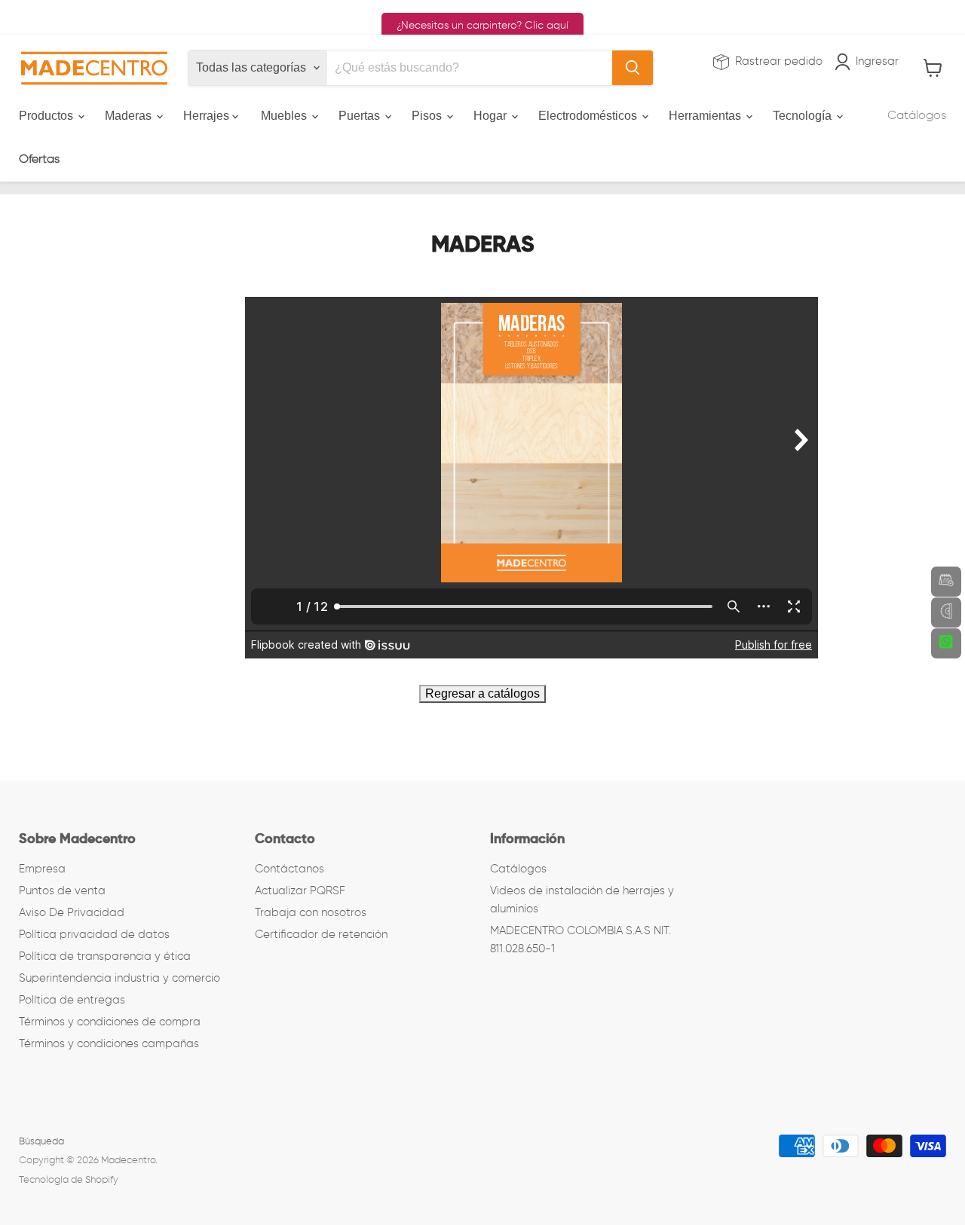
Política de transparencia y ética (105, 956)
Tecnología (804, 115)
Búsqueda (41, 1142)
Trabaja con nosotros (310, 912)
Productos (47, 115)
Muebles (285, 115)
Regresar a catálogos (482, 693)
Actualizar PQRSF (300, 891)
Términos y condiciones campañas (109, 1043)
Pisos (428, 115)
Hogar (491, 115)
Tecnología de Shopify (68, 1180)
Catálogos (916, 116)
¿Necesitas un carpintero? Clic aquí (482, 25)
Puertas (361, 115)
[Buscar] (632, 67)
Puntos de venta (62, 891)
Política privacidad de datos (94, 934)
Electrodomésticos (589, 115)
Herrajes (207, 115)
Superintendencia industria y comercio (119, 978)
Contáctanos (289, 869)
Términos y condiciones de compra (110, 1022)
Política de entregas (72, 1000)
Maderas (130, 115)
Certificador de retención (321, 934)
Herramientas (706, 115)
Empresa (42, 869)
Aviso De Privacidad (71, 912)
